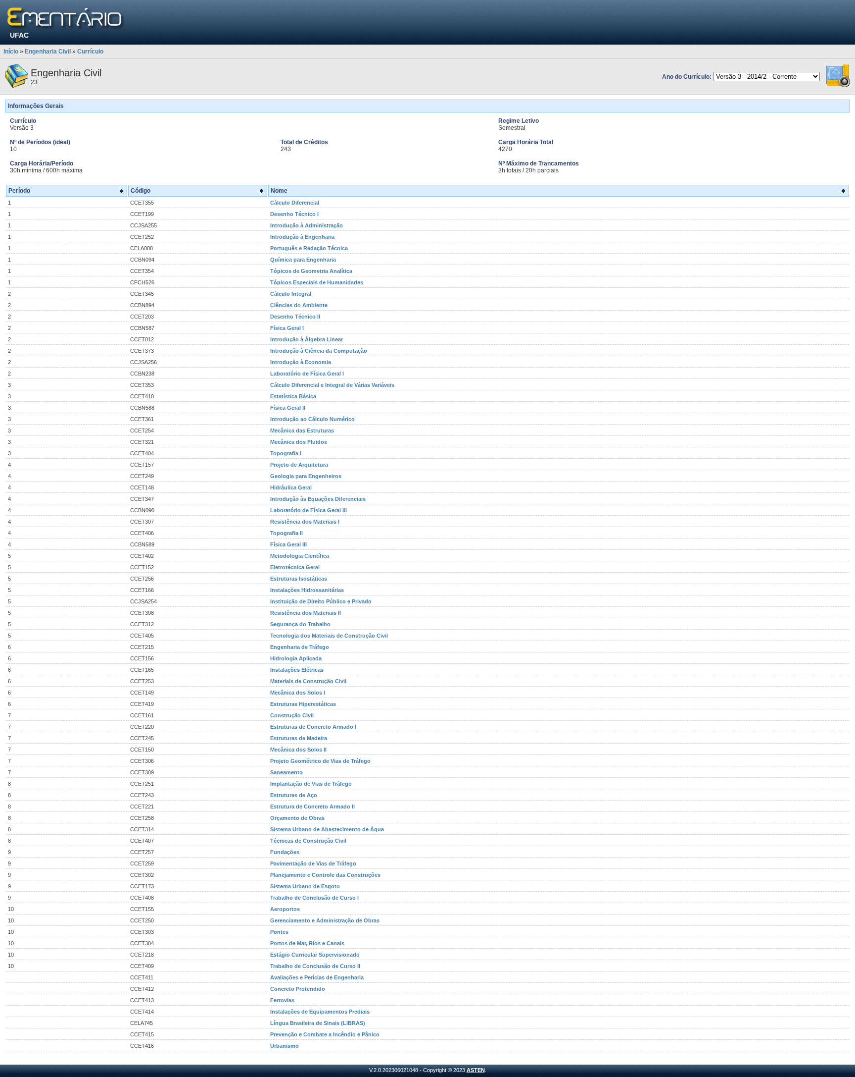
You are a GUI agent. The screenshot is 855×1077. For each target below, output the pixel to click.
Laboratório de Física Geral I (307, 374)
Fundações (284, 852)
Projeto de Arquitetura (299, 465)
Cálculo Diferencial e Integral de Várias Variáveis (332, 385)
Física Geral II (287, 408)
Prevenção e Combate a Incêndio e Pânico (325, 1034)
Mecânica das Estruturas (302, 430)
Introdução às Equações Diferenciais (318, 499)
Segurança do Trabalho (300, 624)
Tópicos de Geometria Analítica (311, 271)
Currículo (90, 51)
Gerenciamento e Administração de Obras (325, 920)
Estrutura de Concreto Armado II (312, 806)
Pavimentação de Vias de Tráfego (313, 863)
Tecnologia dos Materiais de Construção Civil (329, 636)
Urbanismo (284, 1046)
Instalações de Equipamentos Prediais (320, 1012)
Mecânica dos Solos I (297, 693)
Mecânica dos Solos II (298, 750)
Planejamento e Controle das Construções (325, 875)
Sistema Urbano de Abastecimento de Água (327, 829)
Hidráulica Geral (291, 487)
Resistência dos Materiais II (305, 613)
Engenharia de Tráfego (299, 647)
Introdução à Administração (306, 225)
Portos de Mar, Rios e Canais (307, 943)
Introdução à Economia (300, 362)
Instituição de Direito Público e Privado (321, 601)
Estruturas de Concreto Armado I (313, 727)
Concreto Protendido (297, 989)
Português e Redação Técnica (309, 248)
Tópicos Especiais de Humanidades (316, 282)
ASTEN (476, 1070)
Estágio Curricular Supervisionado (315, 955)
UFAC (19, 35)
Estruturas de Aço (293, 795)
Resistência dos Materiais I (304, 522)
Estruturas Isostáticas (298, 579)
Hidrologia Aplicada (296, 658)
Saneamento (286, 772)
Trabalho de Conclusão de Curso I (314, 898)
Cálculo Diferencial (294, 203)
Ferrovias (282, 1000)
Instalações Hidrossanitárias (307, 590)
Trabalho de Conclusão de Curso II (315, 966)
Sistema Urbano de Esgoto (305, 886)
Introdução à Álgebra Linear (306, 339)
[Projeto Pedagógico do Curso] (838, 85)
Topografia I (285, 453)
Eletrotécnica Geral (295, 567)
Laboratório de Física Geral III (308, 510)
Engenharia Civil (48, 51)
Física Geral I (287, 328)
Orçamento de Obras (297, 818)
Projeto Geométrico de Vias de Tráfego (320, 761)
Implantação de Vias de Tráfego (311, 784)
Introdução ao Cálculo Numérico (312, 419)
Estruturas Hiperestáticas (303, 704)
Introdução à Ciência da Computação (318, 351)
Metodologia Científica (299, 556)
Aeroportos (285, 909)
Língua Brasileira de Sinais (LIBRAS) (317, 1023)
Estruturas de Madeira (298, 738)
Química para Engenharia (303, 260)
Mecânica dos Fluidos (298, 442)
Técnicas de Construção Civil (308, 841)
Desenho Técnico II (295, 317)
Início (10, 51)
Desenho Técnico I (294, 214)
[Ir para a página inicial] (66, 18)
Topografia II (286, 533)
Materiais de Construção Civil (308, 681)
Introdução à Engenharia (302, 237)
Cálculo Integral (290, 294)
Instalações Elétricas (297, 670)
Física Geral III (288, 544)
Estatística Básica (293, 396)
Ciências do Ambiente (299, 305)
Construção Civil (292, 715)
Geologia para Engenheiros (305, 476)
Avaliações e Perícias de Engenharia (317, 977)
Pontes (279, 932)
